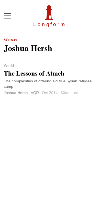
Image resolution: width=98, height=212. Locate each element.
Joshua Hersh (16, 93)
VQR (35, 93)
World (9, 65)
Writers (10, 40)
